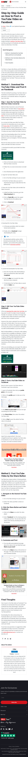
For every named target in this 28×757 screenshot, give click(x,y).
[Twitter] (10, 26)
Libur (4, 26)
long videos (21, 108)
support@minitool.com (9, 632)
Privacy (10, 746)
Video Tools (4, 706)
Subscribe (14, 702)
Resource (3, 710)
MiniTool (3, 714)
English (4, 30)
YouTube (8, 5)
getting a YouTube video (16, 41)
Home (2, 5)
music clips (7, 126)
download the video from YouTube (15, 311)
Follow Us (14, 651)
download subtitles (15, 244)
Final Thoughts (9, 62)
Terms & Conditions (15, 746)
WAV (2, 115)
